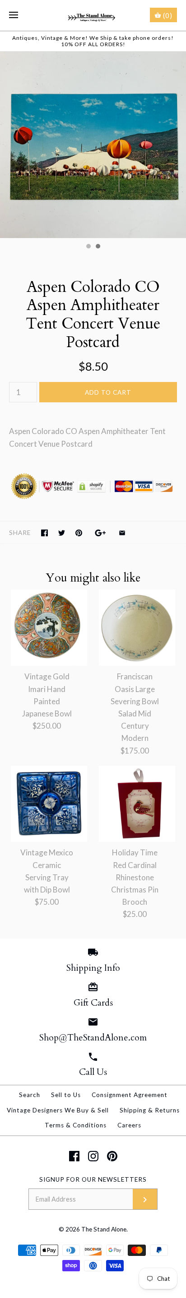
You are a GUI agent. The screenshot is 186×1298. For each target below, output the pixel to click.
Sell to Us (66, 1094)
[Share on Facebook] (44, 533)
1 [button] (88, 247)
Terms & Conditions (76, 1125)
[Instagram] (93, 1156)
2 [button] (97, 247)
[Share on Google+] (100, 533)
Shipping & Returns (150, 1110)
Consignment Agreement (129, 1094)
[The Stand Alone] (93, 15)
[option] (93, 145)
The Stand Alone (103, 1229)
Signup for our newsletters (93, 1179)
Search (29, 1094)
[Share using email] (122, 533)
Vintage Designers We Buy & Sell (58, 1110)
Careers (129, 1125)
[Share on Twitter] (61, 533)
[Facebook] (74, 1156)
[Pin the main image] (78, 533)
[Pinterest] (112, 1156)
